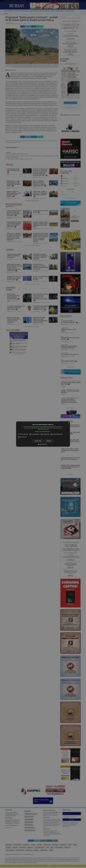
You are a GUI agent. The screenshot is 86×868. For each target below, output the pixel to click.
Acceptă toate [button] (37, 441)
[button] (43, 431)
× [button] (68, 422)
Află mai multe (45, 429)
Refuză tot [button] (49, 441)
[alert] (43, 434)
